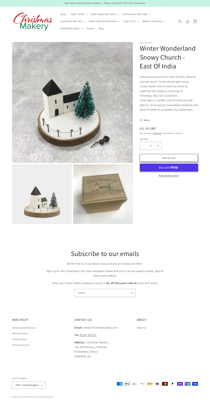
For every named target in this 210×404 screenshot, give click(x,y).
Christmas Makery (27, 397)
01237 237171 (88, 335)
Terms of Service (21, 345)
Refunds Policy (20, 333)
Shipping (157, 133)
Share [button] (147, 120)
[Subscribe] (131, 293)
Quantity (144, 139)
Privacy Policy (19, 339)
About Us (141, 327)
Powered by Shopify (44, 397)
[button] (79, 14)
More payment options (169, 175)
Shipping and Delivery (24, 327)
